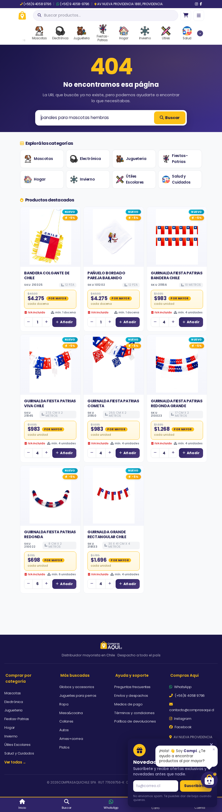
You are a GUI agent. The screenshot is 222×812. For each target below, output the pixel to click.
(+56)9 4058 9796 (37, 4)
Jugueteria (136, 158)
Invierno (87, 179)
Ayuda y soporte (132, 675)
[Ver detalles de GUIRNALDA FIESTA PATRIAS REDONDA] (50, 496)
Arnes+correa (71, 738)
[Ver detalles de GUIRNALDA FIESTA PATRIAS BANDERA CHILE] (177, 237)
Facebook (183, 727)
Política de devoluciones (135, 721)
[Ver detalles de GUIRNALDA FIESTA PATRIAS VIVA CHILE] (50, 365)
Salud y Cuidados (181, 179)
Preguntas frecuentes (132, 686)
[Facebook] (201, 4)
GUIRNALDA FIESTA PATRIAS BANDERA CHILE (176, 275)
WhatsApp (182, 686)
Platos (64, 747)
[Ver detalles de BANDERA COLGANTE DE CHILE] (50, 237)
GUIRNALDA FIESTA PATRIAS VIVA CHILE (50, 403)
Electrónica (90, 158)
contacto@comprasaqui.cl (191, 709)
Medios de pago (128, 704)
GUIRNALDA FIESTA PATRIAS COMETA (113, 403)
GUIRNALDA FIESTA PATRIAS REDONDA (50, 534)
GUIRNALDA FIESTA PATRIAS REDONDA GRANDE (176, 403)
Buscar (172, 117)
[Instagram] (196, 4)
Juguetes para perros (77, 695)
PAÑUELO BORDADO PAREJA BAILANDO (106, 275)
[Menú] (198, 15)
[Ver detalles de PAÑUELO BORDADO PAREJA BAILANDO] (114, 237)
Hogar (39, 179)
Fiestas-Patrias (180, 158)
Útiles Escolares (134, 179)
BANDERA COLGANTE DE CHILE (46, 275)
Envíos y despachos (131, 695)
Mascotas (43, 158)
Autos (64, 730)
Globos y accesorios (76, 686)
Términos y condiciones (134, 712)
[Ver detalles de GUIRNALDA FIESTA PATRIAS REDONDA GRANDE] (177, 365)
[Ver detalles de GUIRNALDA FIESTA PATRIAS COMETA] (114, 365)
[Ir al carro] (185, 15)
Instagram (182, 718)
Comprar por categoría (18, 678)
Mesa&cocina (71, 712)
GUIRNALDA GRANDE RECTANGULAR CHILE (106, 534)
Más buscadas (75, 675)
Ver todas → (15, 762)
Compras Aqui (184, 675)
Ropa (63, 704)
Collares (66, 721)
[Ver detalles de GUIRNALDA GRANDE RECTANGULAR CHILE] (114, 496)
